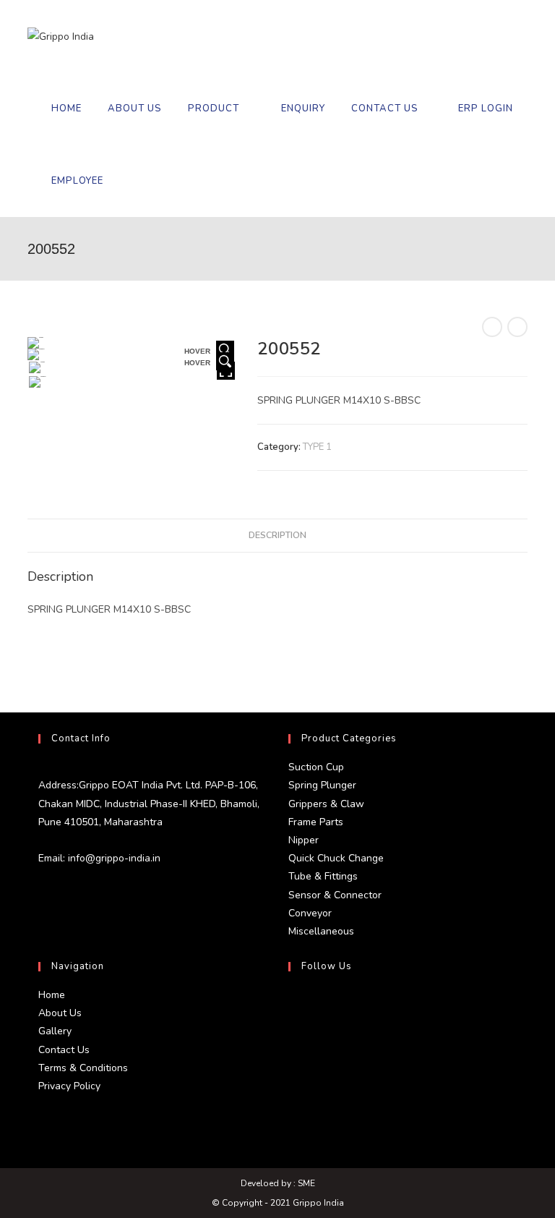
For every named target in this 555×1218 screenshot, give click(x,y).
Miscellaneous (321, 931)
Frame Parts (315, 822)
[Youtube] (292, 1107)
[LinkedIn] (292, 1072)
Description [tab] (277, 535)
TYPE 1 (317, 446)
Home (51, 995)
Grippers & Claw (326, 804)
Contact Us (64, 1050)
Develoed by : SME (278, 1183)
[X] (292, 1003)
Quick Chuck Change (336, 858)
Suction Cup (316, 767)
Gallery (55, 1031)
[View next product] (517, 327)
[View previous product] (492, 327)
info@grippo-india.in (112, 858)
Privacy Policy (69, 1086)
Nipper (303, 840)
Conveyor (310, 913)
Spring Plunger (322, 785)
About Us (60, 1013)
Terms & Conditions (83, 1068)
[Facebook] (292, 1037)
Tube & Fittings (323, 876)
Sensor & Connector (335, 895)
